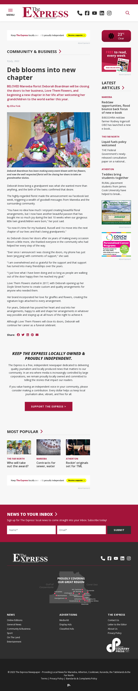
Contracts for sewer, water (46, 464)
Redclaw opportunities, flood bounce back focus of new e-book (116, 107)
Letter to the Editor (117, 624)
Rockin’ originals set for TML (77, 464)
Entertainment (14, 641)
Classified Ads (66, 628)
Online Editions (14, 620)
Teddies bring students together (115, 176)
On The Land (13, 637)
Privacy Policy (114, 633)
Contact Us (113, 620)
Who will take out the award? (18, 464)
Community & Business (32, 51)
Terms (44, 678)
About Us (112, 628)
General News (14, 624)
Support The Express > (48, 406)
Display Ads (65, 624)
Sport (10, 633)
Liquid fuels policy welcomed (114, 143)
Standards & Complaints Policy (81, 678)
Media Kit (64, 620)
